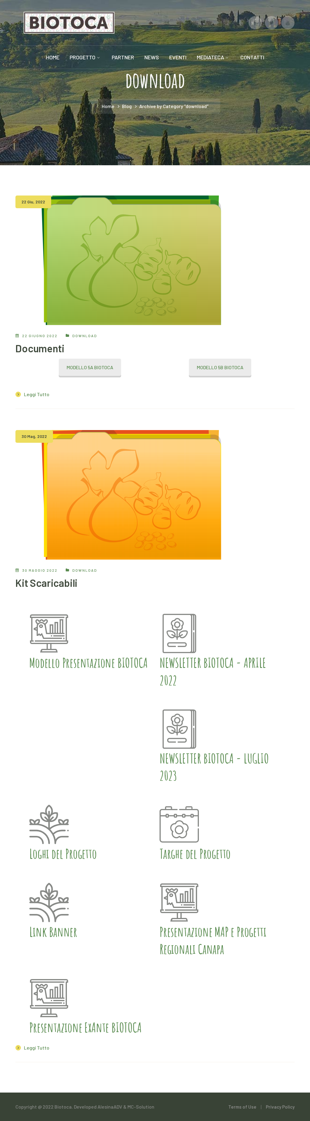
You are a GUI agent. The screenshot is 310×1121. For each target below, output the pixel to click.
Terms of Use (242, 1106)
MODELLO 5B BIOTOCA (220, 367)
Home (108, 106)
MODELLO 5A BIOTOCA (90, 367)
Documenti (39, 348)
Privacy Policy (280, 1106)
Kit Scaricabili (46, 583)
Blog (127, 106)
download (84, 336)
